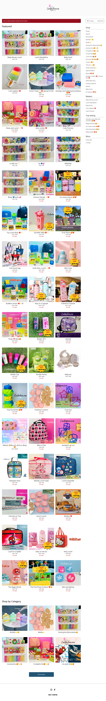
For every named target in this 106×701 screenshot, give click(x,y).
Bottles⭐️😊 (90, 40)
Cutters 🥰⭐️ (90, 62)
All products (41, 674)
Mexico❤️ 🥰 (90, 73)
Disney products (91, 83)
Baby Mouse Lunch (92, 100)
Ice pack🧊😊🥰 (91, 54)
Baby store (89, 89)
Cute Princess (90, 111)
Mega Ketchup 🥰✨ (92, 123)
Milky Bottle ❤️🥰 (91, 132)
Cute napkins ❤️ (91, 108)
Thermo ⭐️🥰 (90, 65)
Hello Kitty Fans (90, 81)
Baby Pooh (89, 105)
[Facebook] (54, 689)
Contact (88, 143)
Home (88, 31)
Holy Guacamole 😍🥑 (92, 129)
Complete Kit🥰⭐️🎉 (92, 51)
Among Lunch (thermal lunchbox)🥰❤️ (93, 120)
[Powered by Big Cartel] (53, 695)
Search (88, 34)
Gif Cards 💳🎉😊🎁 (92, 59)
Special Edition (90, 71)
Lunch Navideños (91, 103)
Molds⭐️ (88, 42)
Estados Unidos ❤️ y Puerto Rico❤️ (94, 77)
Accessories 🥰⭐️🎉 (92, 48)
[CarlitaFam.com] (53, 8)
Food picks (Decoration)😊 (94, 45)
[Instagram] (51, 689)
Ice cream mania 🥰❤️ (92, 126)
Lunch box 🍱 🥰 (91, 56)
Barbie (88, 86)
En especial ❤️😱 (91, 92)
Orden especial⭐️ (91, 68)
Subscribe (89, 140)
